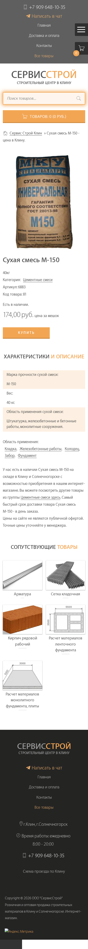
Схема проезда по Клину (44, 871)
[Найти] (79, 98)
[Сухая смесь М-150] (44, 202)
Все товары (44, 56)
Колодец (72, 449)
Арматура (22, 594)
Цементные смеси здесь (40, 497)
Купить (26, 333)
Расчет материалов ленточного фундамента (65, 644)
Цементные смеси (38, 280)
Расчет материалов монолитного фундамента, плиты (22, 700)
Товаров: (48, 116)
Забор (10, 456)
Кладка (10, 449)
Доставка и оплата (44, 35)
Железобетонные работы (40, 449)
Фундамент (27, 456)
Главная (44, 25)
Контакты (44, 45)
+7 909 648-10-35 (47, 7)
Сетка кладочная (65, 594)
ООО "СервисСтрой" (47, 898)
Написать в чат (47, 16)
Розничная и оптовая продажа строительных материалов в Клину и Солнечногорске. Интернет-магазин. (43, 911)
